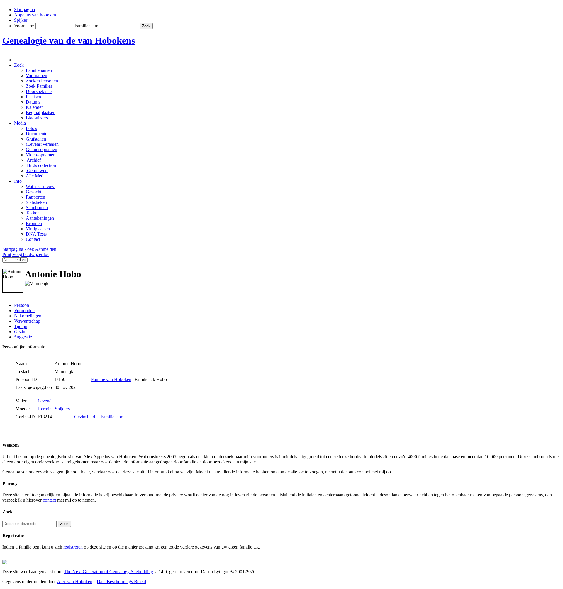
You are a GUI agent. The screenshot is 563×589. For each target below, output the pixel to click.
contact (49, 499)
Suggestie (23, 336)
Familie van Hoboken (111, 379)
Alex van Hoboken (74, 581)
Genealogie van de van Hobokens (68, 40)
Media (20, 123)
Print (6, 254)
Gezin (19, 331)
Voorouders (24, 310)
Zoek (19, 64)
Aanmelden (45, 249)
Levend (45, 400)
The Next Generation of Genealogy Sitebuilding (108, 571)
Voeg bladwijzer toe (30, 254)
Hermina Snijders (54, 408)
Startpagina (24, 9)
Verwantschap (27, 321)
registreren (73, 546)
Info (18, 181)
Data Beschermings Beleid (121, 581)
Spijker (20, 20)
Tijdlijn (20, 326)
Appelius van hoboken (35, 14)
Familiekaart (112, 416)
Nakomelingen (27, 315)
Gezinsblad (84, 416)
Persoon (21, 305)
